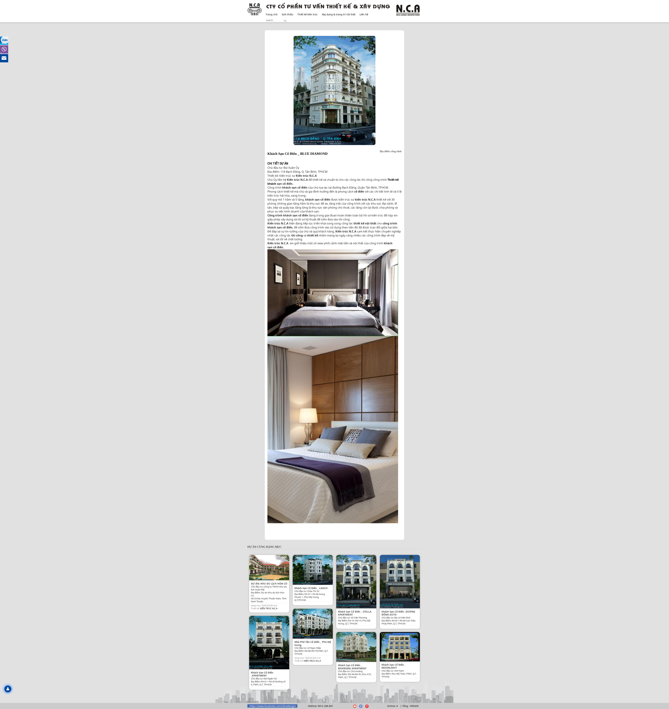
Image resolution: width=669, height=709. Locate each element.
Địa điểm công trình (391, 151)
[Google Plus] (354, 706)
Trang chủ (272, 14)
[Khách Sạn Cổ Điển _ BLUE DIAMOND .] (334, 90)
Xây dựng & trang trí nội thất (338, 14)
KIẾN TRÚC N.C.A (268, 608)
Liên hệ (364, 14)
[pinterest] (367, 706)
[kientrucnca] (361, 706)
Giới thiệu (287, 14)
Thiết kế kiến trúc (307, 14)
